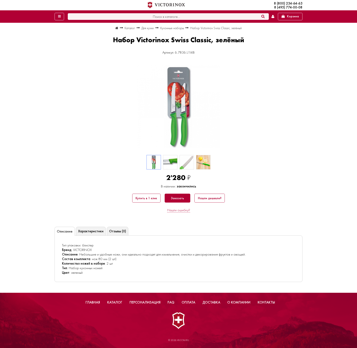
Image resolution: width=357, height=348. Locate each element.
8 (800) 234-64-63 (288, 3)
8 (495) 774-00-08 (288, 7)
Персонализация (145, 302)
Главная (93, 302)
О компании (238, 302)
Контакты (266, 302)
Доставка (211, 302)
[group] (178, 106)
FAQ (171, 302)
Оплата (188, 302)
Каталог (114, 302)
